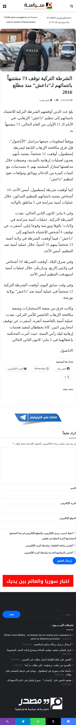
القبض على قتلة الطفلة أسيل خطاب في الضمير (46, 659)
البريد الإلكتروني (68, 503)
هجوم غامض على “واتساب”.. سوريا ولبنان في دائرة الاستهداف (39, 680)
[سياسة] (38, 5)
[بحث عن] (71, 7)
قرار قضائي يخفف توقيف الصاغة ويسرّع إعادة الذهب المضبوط (39, 650)
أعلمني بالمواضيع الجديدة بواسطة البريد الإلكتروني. (48, 552)
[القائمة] (4, 7)
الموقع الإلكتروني (68, 518)
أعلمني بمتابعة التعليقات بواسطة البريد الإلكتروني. (49, 545)
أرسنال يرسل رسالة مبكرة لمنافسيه (52, 644)
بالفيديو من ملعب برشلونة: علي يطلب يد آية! (47, 665)
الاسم (73, 488)
